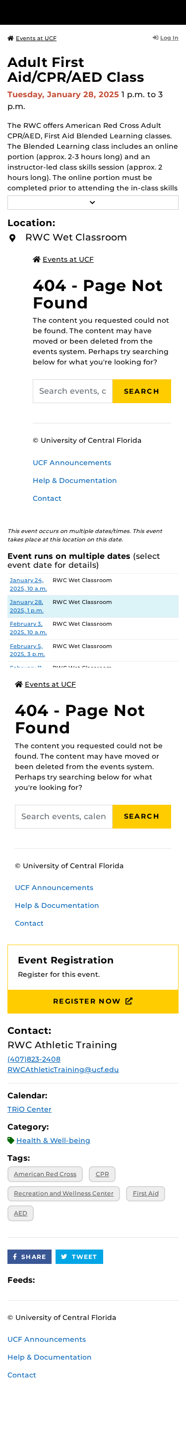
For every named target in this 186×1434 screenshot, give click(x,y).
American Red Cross (45, 1174)
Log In (169, 37)
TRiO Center (29, 1109)
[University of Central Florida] (75, 12)
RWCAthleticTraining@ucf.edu (63, 1069)
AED (20, 1213)
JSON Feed (115, 1280)
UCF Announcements (72, 462)
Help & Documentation (75, 480)
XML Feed (98, 1280)
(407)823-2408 (34, 1059)
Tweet (85, 1256)
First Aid (146, 1193)
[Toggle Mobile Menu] (176, 11)
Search (142, 391)
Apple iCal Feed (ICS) (47, 1280)
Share (33, 1256)
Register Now (87, 1001)
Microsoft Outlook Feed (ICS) (64, 1280)
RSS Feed (81, 1280)
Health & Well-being (53, 1140)
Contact (47, 498)
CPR (102, 1174)
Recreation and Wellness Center (64, 1193)
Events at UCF (36, 38)
